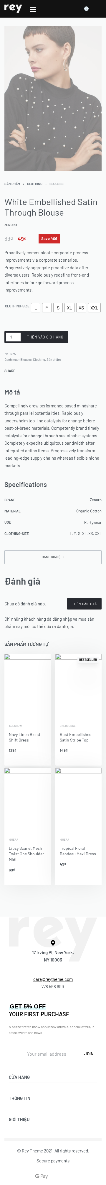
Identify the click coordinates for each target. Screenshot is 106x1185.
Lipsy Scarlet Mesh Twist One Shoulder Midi (26, 854)
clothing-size (17, 306)
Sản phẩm (12, 184)
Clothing (34, 184)
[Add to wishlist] (76, 337)
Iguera (13, 839)
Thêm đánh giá (84, 604)
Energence (68, 725)
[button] (53, 557)
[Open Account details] (98, 9)
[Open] (32, 9)
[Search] (71, 9)
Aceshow (15, 725)
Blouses (56, 184)
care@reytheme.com (53, 979)
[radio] (35, 307)
